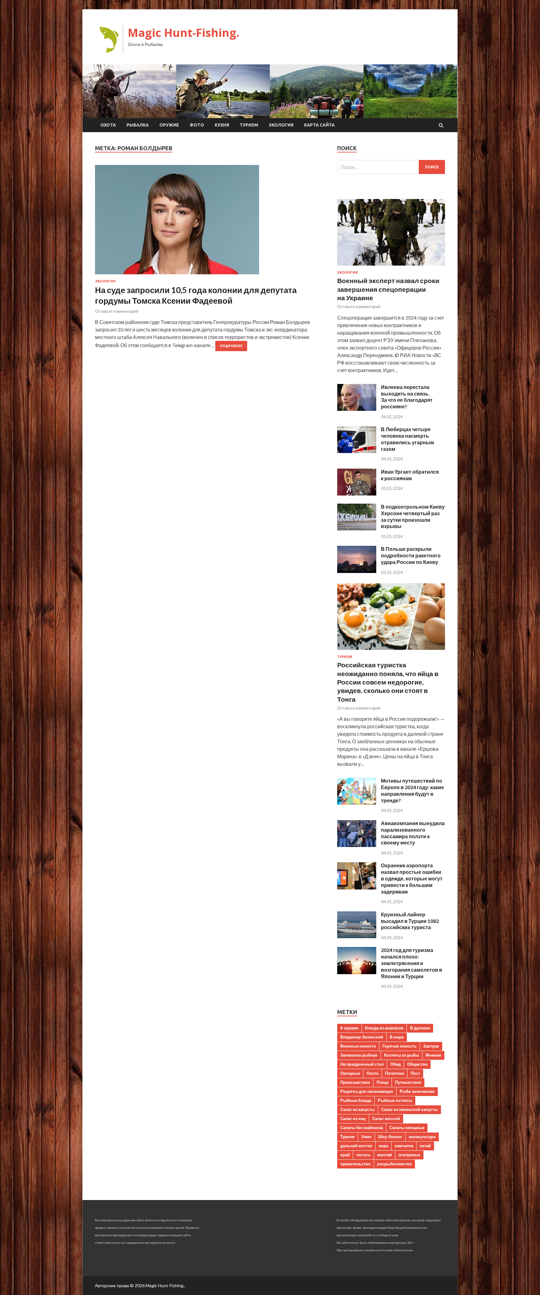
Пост (415, 1073)
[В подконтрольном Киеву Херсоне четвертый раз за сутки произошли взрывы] (356, 528)
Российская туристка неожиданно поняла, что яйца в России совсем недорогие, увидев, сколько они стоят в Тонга (387, 682)
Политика (394, 1073)
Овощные (350, 1073)
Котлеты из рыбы (401, 1055)
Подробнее (231, 346)
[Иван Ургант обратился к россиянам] (356, 493)
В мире (397, 1036)
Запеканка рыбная (359, 1055)
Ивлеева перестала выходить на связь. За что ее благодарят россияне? (406, 396)
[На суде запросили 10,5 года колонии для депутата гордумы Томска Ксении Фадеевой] (210, 222)
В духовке (420, 1027)
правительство (355, 1163)
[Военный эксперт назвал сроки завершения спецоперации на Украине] (391, 267)
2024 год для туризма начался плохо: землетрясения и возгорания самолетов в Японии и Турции (411, 963)
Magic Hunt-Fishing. (183, 32)
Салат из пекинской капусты (409, 1109)
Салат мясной (386, 1118)
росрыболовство (394, 1163)
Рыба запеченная (417, 1091)
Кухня (222, 124)
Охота (108, 124)
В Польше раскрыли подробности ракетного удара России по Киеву (411, 555)
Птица (382, 1082)
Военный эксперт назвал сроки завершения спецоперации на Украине (388, 288)
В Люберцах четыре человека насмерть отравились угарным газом (407, 438)
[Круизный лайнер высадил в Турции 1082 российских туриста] (356, 936)
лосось (363, 1154)
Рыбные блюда (355, 1100)
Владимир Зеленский (361, 1036)
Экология (281, 124)
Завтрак (431, 1045)
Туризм (249, 124)
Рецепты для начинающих (366, 1091)
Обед (395, 1064)
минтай (384, 1154)
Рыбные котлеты (395, 1100)
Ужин (366, 1136)
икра (383, 1145)
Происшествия (355, 1082)
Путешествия (408, 1082)
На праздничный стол (362, 1064)
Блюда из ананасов (384, 1027)
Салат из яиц (353, 1118)
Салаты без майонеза (361, 1127)
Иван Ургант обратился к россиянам (410, 475)
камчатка (404, 1145)
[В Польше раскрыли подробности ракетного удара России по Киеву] (356, 571)
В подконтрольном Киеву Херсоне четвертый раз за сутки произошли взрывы (413, 516)
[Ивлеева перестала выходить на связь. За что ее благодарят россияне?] (356, 409)
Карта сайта (319, 124)
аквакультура (422, 1136)
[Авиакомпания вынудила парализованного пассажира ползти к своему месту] (356, 845)
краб (345, 1154)
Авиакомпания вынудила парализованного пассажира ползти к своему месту (413, 832)
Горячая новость (399, 1045)
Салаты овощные (406, 1127)
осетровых (409, 1154)
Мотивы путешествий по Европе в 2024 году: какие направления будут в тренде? (412, 790)
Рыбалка (138, 124)
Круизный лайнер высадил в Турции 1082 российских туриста (410, 920)
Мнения (433, 1055)
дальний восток (356, 1145)
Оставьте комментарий (116, 311)
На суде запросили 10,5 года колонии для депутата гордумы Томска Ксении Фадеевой (196, 295)
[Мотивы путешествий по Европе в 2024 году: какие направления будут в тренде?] (356, 803)
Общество (417, 1064)
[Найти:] (391, 167)
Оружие (169, 124)
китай (425, 1145)
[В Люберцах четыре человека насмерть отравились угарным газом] (356, 451)
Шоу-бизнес (390, 1136)
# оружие (349, 1027)
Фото (197, 124)
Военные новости (358, 1045)
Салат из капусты (357, 1109)
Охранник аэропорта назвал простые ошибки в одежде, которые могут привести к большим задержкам (411, 878)
